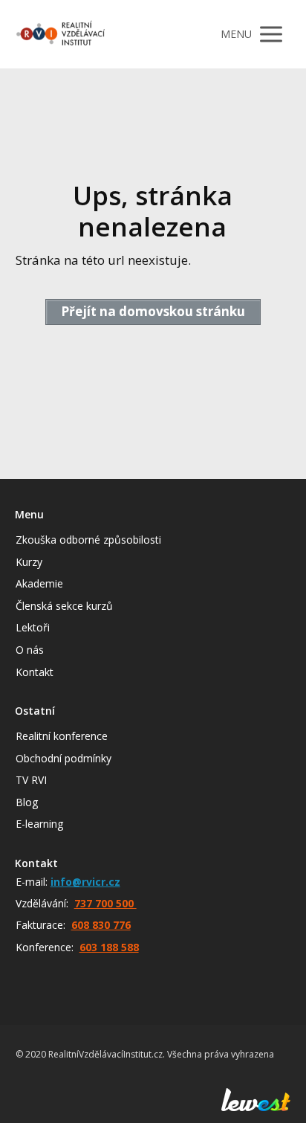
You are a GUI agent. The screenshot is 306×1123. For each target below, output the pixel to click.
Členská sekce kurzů (64, 606)
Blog (27, 802)
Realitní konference (62, 736)
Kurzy (29, 562)
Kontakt (34, 672)
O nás (30, 650)
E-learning (39, 824)
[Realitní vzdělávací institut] (60, 34)
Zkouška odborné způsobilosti (88, 539)
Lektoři (33, 627)
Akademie (39, 583)
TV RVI (31, 780)
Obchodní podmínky (63, 758)
